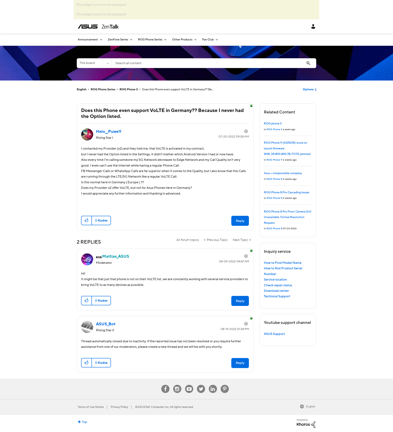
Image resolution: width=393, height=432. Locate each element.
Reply (240, 221)
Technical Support (277, 296)
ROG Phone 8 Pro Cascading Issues (286, 192)
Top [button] (84, 422)
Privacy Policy (119, 407)
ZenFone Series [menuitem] (118, 39)
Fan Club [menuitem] (208, 39)
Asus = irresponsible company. (283, 173)
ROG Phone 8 (274, 179)
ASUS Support (274, 334)
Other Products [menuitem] (182, 39)
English (81, 89)
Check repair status (278, 285)
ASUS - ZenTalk (98, 27)
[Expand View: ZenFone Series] (131, 40)
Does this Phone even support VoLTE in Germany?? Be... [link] (178, 89)
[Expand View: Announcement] (101, 40)
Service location (275, 280)
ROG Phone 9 (274, 159)
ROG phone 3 (273, 123)
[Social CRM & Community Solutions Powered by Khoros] (306, 423)
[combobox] (213, 63)
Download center (276, 291)
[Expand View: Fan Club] (217, 40)
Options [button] (308, 89)
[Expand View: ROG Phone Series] (165, 40)
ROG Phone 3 (129, 89)
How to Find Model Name (283, 263)
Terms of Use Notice (91, 407)
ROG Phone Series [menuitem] (150, 39)
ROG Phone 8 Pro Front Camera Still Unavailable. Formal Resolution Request (287, 217)
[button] (86, 220)
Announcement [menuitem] (88, 39)
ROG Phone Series (103, 89)
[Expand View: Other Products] (195, 40)
